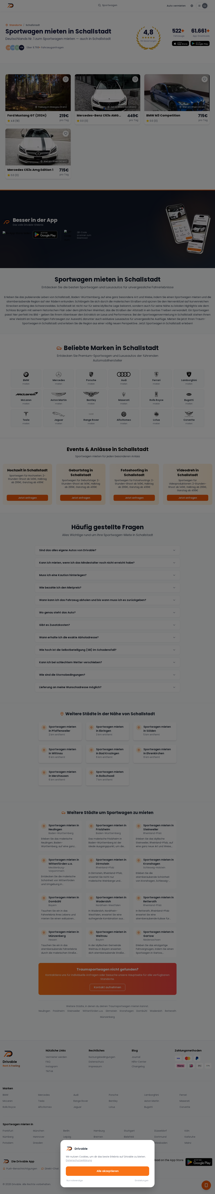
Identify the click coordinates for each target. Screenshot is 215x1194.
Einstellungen (141, 1180)
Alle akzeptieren (108, 1171)
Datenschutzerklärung (79, 1160)
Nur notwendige (75, 1180)
